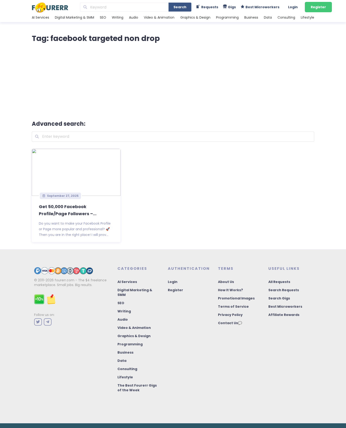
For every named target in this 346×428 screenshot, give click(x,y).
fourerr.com (64, 280)
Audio (133, 17)
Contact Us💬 (230, 323)
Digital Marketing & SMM (74, 17)
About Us (226, 281)
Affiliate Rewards (283, 314)
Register (318, 7)
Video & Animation (159, 17)
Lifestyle (307, 17)
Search (179, 7)
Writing (117, 17)
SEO (103, 17)
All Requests (279, 281)
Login (293, 7)
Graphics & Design (195, 17)
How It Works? (230, 290)
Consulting (286, 17)
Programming (227, 17)
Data (268, 17)
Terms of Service (233, 306)
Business (251, 17)
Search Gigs (279, 298)
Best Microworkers (285, 306)
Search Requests (283, 290)
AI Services (40, 17)
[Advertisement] (173, 80)
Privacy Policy (230, 314)
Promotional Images (236, 298)
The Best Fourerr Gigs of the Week (137, 387)
